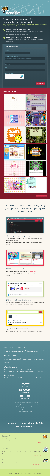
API (25, 473)
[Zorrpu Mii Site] (14, 152)
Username (7, 50)
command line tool (20, 32)
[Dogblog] (36, 135)
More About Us (37, 455)
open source (22, 470)
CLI (19, 473)
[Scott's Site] (14, 135)
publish (7, 377)
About (10, 473)
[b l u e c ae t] (14, 102)
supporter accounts (28, 351)
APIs (20, 371)
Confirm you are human (10, 73)
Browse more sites (42, 196)
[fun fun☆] (14, 168)
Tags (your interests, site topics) (11, 56)
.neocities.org (32, 53)
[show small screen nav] (48, 1)
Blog (22, 473)
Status (29, 473)
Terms (33, 473)
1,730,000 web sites (19, 24)
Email (6, 67)
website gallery (33, 271)
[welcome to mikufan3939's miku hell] (36, 185)
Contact (39, 473)
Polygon (30, 411)
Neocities (17, 470)
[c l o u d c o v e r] (14, 118)
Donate (39, 442)
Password (7, 62)
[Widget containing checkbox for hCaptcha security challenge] (23, 76)
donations (36, 351)
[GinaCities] (36, 102)
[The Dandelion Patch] (36, 168)
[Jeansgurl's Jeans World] (14, 185)
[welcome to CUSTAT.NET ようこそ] (36, 152)
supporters (34, 438)
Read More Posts (37, 464)
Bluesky (32, 470)
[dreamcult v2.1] (36, 118)
